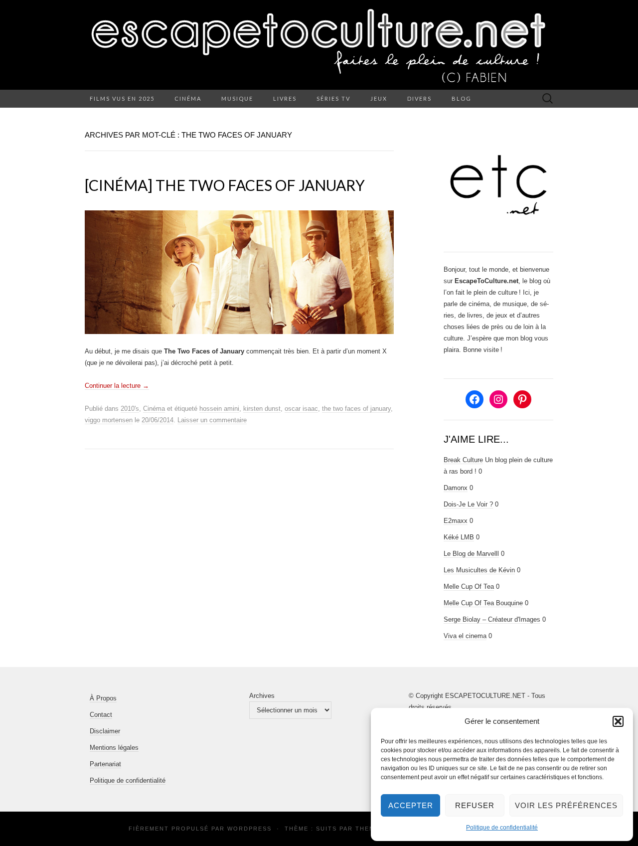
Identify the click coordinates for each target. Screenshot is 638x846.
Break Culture (463, 460)
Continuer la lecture (117, 385)
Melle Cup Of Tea (469, 586)
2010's (130, 408)
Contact (101, 714)
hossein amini (219, 408)
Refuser (474, 805)
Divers (419, 98)
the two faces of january (356, 408)
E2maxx (456, 520)
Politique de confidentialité (502, 827)
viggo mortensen (109, 420)
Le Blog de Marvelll (471, 553)
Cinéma (187, 98)
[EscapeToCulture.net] (319, 45)
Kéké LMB (459, 537)
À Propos (103, 698)
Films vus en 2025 (122, 98)
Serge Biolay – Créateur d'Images (492, 619)
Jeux (378, 98)
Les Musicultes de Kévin (479, 570)
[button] (618, 721)
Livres (285, 98)
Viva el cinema (465, 636)
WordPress (249, 829)
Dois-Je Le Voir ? (468, 504)
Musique (237, 98)
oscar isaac (301, 408)
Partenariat (105, 764)
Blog (462, 98)
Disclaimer (105, 731)
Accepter (410, 805)
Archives (262, 695)
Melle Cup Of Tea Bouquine (483, 603)
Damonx (456, 488)
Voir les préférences (566, 805)
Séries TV (333, 98)
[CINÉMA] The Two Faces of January (225, 185)
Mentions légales (114, 747)
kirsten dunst (262, 408)
